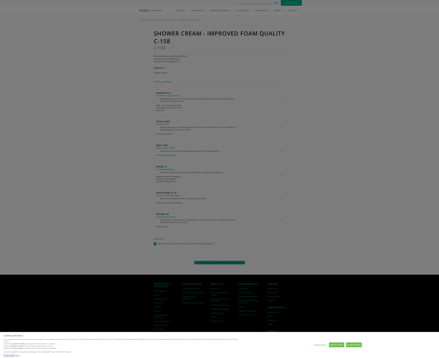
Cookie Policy (9, 356)
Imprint (17, 356)
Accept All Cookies (353, 345)
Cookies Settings (320, 345)
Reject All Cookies (336, 345)
